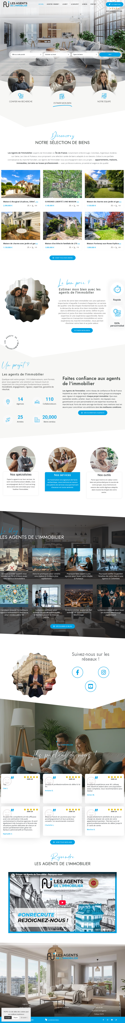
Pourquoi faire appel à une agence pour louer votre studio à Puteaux (78, 576)
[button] (114, 4)
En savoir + (24, 1017)
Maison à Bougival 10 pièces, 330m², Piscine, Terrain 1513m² (30, 202)
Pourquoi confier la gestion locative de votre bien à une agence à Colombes (110, 576)
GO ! (110, 54)
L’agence (25, 1004)
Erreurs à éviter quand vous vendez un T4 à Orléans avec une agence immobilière (14, 576)
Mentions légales (99, 1004)
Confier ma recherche (62, 1007)
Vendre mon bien (25, 1007)
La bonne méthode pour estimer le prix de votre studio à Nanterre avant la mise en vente (46, 614)
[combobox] (26, 54)
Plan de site (99, 1007)
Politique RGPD (99, 1014)
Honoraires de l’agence (99, 1011)
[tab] (41, 4)
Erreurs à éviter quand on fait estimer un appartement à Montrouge (78, 612)
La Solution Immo (53, 1020)
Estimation (62, 1004)
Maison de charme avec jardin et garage (104, 202)
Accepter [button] (7, 1017)
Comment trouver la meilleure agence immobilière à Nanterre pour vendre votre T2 (14, 612)
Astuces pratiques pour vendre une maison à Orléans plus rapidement (46, 576)
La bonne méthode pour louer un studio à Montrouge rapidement (110, 612)
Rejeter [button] (16, 1017)
